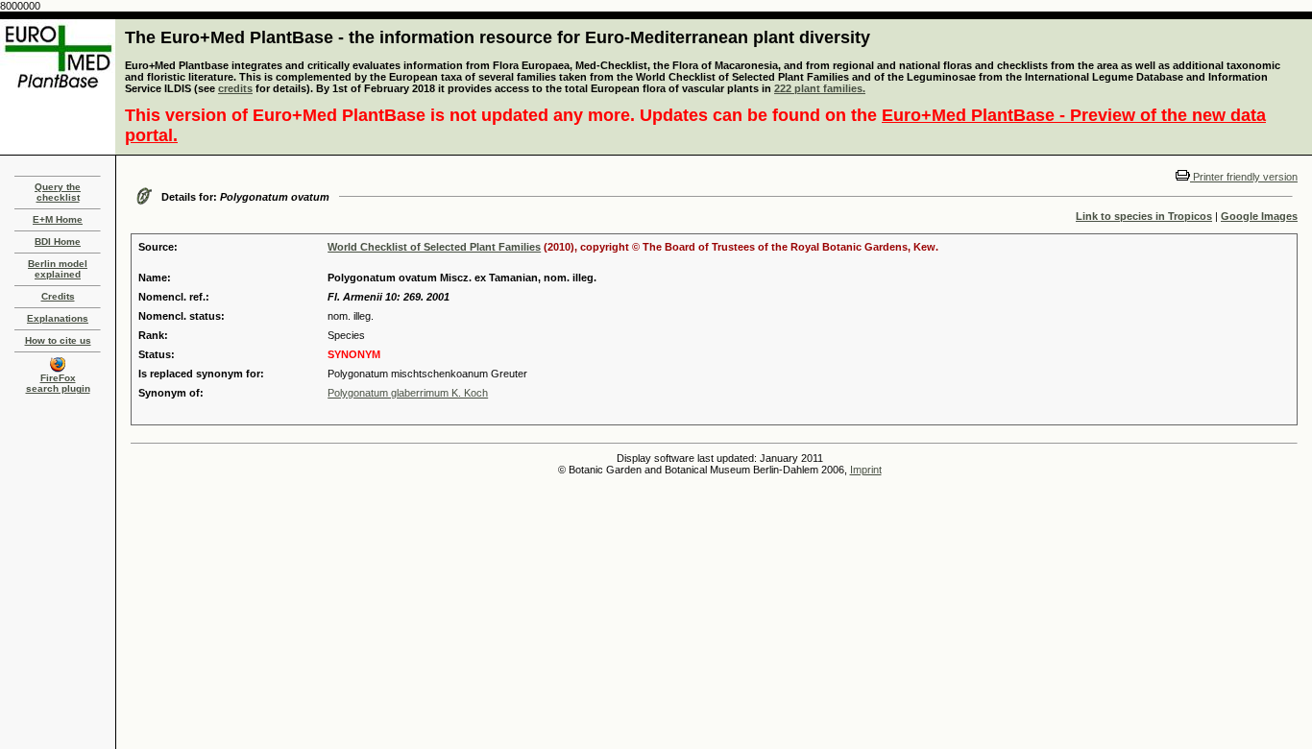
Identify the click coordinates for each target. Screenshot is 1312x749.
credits (235, 88)
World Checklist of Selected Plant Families (434, 247)
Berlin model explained (57, 268)
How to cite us (58, 340)
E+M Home (58, 219)
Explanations (57, 318)
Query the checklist (58, 192)
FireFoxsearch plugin (58, 383)
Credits (58, 296)
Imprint (866, 469)
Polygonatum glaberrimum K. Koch (408, 393)
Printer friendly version (1244, 176)
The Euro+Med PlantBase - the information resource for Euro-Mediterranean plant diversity (497, 37)
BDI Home (58, 241)
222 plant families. (819, 88)
